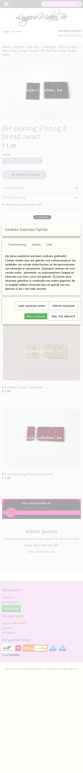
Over (49, 244)
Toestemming (17, 244)
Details (36, 244)
